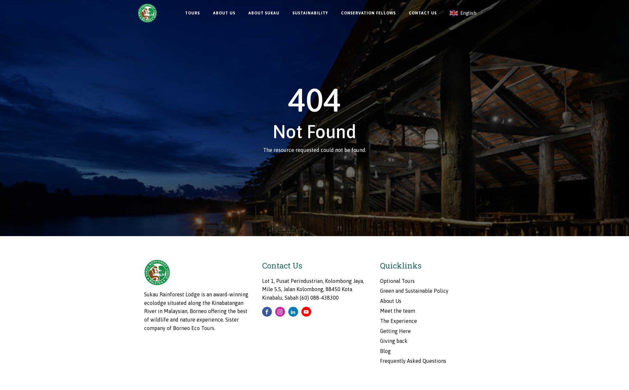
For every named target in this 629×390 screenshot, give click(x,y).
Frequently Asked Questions (413, 361)
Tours (192, 13)
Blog (385, 351)
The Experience (398, 321)
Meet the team (397, 311)
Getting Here (395, 331)
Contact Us (423, 13)
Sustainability (310, 13)
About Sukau (263, 13)
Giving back (394, 341)
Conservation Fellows (368, 13)
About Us (224, 13)
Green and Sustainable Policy (414, 291)
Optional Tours (397, 281)
